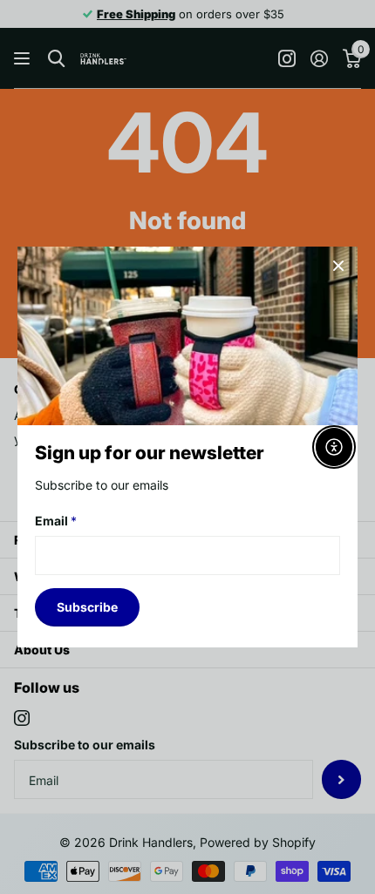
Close (338, 266)
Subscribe (87, 606)
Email (56, 520)
